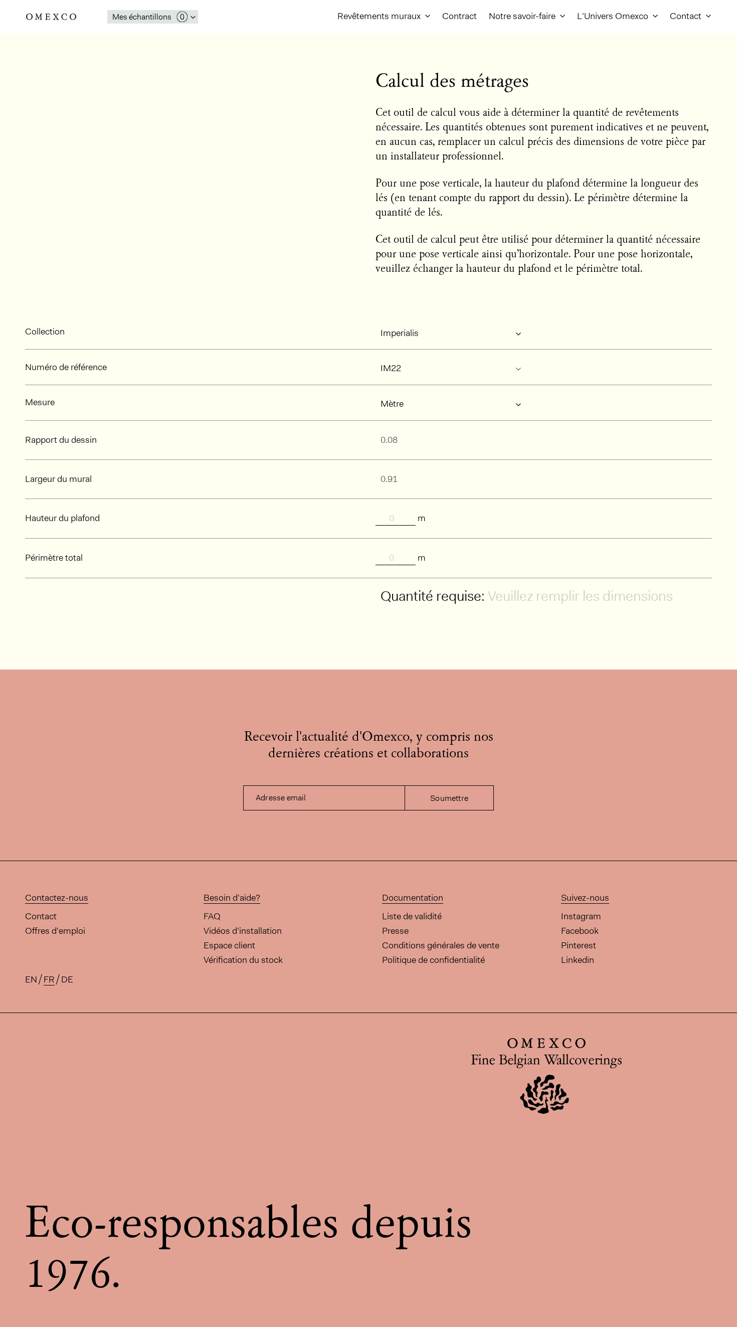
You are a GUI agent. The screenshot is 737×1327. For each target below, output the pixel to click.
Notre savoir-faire (523, 16)
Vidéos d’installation (243, 931)
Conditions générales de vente (440, 945)
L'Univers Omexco (613, 16)
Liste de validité (412, 916)
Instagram (581, 916)
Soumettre (449, 798)
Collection (45, 331)
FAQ (212, 916)
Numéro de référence (66, 367)
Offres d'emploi (55, 931)
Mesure (40, 402)
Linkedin (577, 960)
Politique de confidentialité (433, 960)
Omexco (51, 17)
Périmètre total (54, 558)
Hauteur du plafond (62, 518)
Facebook (580, 931)
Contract (459, 16)
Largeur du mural (58, 479)
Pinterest (578, 945)
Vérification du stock (243, 960)
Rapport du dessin (61, 440)
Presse (395, 931)
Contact (686, 16)
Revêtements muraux (380, 16)
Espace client (229, 945)
